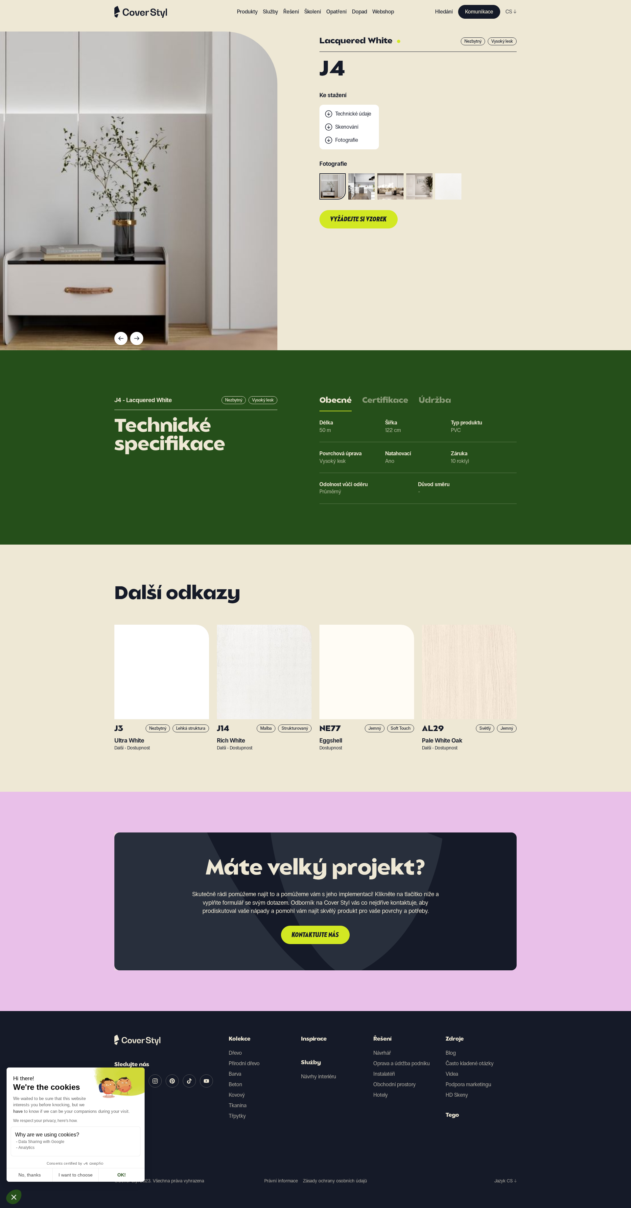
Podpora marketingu (468, 1084)
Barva (235, 1074)
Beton (235, 1084)
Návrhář (382, 1053)
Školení (312, 12)
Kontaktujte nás (315, 935)
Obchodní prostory (394, 1084)
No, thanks (29, 1174)
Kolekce (239, 1039)
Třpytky (237, 1116)
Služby (270, 12)
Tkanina (237, 1105)
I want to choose (75, 1174)
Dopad (359, 12)
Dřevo (235, 1053)
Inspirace (314, 1039)
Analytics (26, 1147)
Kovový (237, 1095)
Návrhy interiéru (318, 1076)
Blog (451, 1053)
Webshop (383, 12)
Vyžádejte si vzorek (358, 219)
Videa (452, 1074)
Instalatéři (384, 1074)
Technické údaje (353, 114)
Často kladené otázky (470, 1063)
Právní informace (281, 1181)
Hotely (380, 1095)
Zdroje (455, 1039)
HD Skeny (457, 1095)
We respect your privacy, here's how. (45, 1120)
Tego (452, 1115)
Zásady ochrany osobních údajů (335, 1181)
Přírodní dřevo (244, 1063)
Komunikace (479, 12)
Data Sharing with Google (41, 1141)
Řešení (382, 1039)
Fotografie (346, 140)
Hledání (444, 12)
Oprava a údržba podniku (401, 1063)
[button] (14, 1197)
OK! (121, 1174)
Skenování (346, 127)
